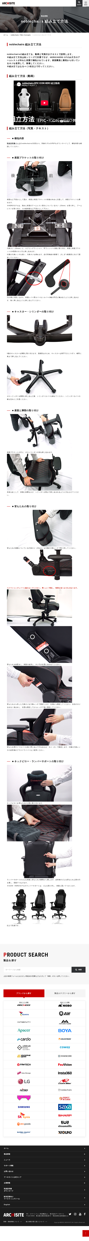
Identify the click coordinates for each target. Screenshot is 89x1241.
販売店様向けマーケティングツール (12, 1198)
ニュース (7, 1160)
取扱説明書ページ (13, 143)
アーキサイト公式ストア (12, 1177)
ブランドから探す (24, 993)
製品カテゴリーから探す (65, 993)
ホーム (5, 35)
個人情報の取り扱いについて (35, 1221)
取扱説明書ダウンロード (8, 1190)
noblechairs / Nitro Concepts (21, 35)
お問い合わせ (8, 1171)
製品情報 (7, 1154)
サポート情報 (8, 1165)
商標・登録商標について (11, 1221)
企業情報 (7, 1183)
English (7, 1204)
